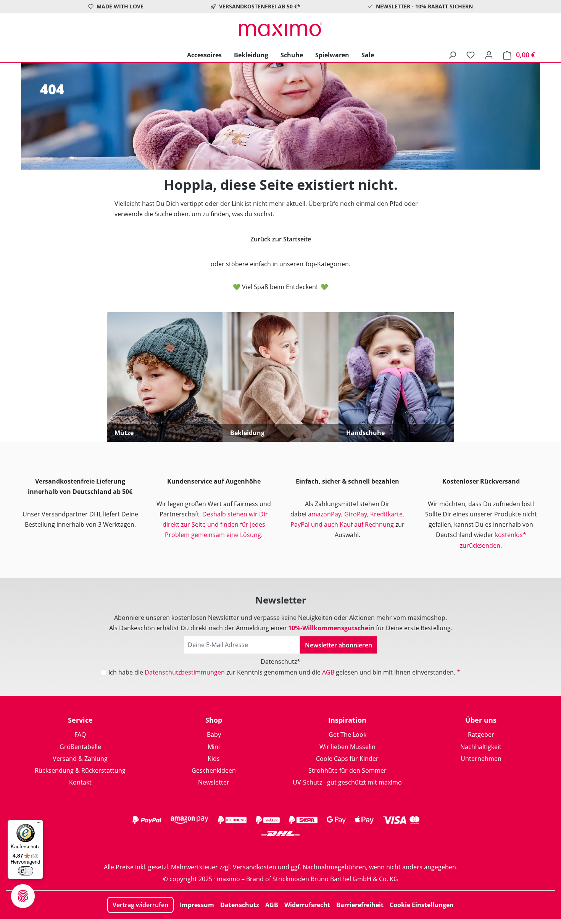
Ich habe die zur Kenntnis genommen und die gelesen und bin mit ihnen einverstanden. (284, 672)
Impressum (197, 905)
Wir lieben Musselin (347, 747)
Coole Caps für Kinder (347, 758)
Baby (214, 734)
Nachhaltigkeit (480, 747)
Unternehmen (481, 758)
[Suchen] (452, 54)
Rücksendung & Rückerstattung (80, 770)
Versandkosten (254, 867)
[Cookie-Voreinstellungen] (22, 896)
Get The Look (347, 734)
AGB (328, 672)
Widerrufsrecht (307, 905)
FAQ (80, 734)
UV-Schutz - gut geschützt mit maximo (347, 782)
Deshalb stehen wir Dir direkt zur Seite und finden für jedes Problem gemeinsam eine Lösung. (215, 524)
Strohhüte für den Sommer (347, 770)
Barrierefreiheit (360, 905)
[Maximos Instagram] (250, 848)
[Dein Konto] (489, 54)
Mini (214, 747)
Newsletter (213, 782)
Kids (214, 758)
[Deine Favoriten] (470, 54)
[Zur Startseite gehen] (280, 29)
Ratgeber (481, 734)
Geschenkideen (214, 770)
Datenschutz (239, 905)
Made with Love (120, 6)
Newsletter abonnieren (338, 645)
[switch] (25, 870)
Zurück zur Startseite (280, 239)
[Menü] (38, 824)
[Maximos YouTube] (311, 848)
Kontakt (80, 782)
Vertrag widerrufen (140, 905)
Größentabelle (80, 747)
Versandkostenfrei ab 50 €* (259, 6)
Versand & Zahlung (80, 758)
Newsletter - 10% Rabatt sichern (424, 6)
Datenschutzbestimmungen (185, 672)
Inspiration (347, 720)
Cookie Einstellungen (422, 905)
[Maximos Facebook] (280, 848)
